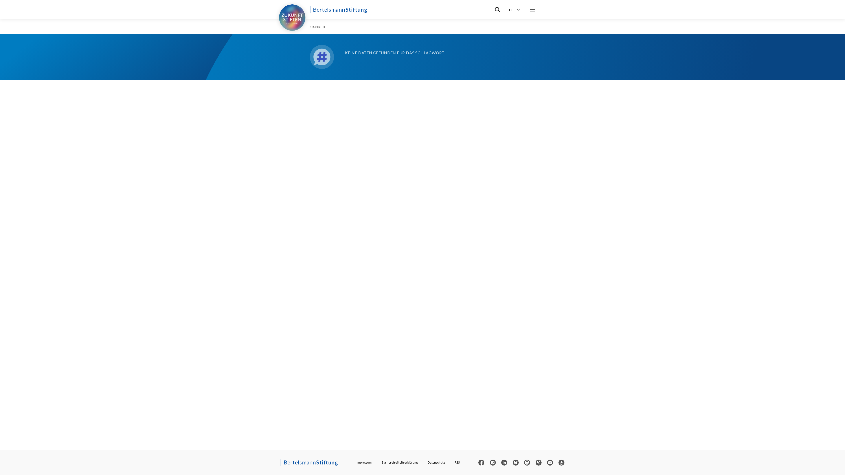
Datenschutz (436, 462)
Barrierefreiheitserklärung (400, 462)
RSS (457, 462)
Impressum (364, 462)
